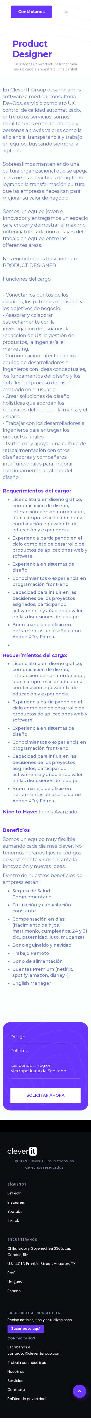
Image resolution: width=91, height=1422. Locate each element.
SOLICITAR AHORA (45, 1095)
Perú (12, 1272)
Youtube (15, 1211)
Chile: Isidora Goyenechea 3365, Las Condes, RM (39, 1251)
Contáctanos (31, 11)
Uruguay (15, 1281)
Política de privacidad (27, 1398)
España (14, 1290)
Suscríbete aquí (25, 1328)
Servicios (15, 1380)
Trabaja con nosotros (27, 1362)
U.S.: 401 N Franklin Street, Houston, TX (42, 1263)
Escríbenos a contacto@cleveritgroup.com (34, 1350)
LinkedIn (15, 1193)
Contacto (16, 1389)
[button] (66, 12)
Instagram (16, 1202)
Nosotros (16, 1371)
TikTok (13, 1220)
